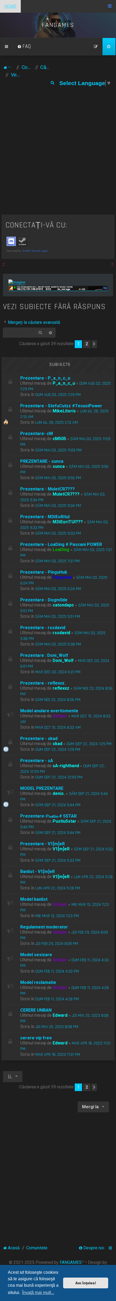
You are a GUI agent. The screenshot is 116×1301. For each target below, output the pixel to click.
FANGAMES (71, 1262)
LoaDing (61, 549)
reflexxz (61, 688)
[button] (94, 344)
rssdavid (61, 632)
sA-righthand (66, 765)
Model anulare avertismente (49, 710)
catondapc (63, 605)
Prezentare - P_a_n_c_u (45, 378)
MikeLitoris (64, 410)
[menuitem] (24, 46)
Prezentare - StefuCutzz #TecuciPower (61, 405)
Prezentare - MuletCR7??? (47, 489)
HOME (10, 6)
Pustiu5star (64, 821)
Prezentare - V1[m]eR (42, 843)
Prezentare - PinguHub (43, 572)
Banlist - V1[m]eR (37, 871)
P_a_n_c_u (64, 383)
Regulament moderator (44, 927)
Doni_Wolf (63, 660)
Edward (60, 1015)
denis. (59, 793)
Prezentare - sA (36, 760)
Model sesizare (36, 954)
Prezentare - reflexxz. (43, 683)
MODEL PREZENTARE (41, 788)
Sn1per (60, 715)
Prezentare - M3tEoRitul (45, 516)
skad (57, 743)
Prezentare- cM (36, 433)
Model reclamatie (38, 982)
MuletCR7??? (66, 494)
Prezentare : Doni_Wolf (44, 655)
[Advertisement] (58, 154)
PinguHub (62, 577)
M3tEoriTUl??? (68, 521)
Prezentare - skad (38, 738)
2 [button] (87, 343)
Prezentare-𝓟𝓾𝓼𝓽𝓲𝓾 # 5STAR (48, 816)
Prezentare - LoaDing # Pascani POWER (61, 544)
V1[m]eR (61, 848)
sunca (59, 466)
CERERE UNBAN (36, 1010)
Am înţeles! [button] (85, 1283)
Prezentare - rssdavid (42, 627)
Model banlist (33, 899)
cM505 (59, 438)
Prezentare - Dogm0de (43, 599)
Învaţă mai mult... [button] (38, 1292)
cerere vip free (36, 1037)
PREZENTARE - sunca (41, 461)
